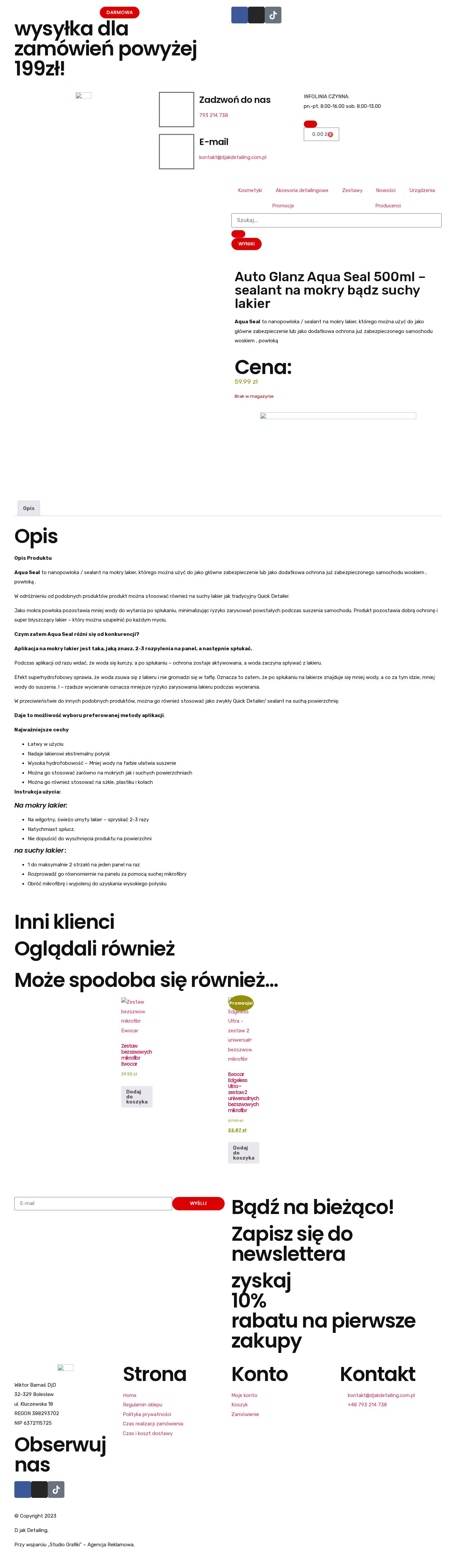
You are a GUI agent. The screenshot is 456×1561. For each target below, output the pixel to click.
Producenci (388, 206)
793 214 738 (213, 115)
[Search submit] (238, 234)
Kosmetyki (250, 190)
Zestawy (352, 190)
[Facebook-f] (22, 1489)
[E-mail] (176, 151)
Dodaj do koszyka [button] (137, 1097)
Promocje (283, 206)
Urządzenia (422, 190)
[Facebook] (239, 15)
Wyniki (246, 243)
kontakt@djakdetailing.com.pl (232, 157)
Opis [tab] (29, 508)
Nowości (386, 190)
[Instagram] (256, 15)
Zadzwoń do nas (234, 100)
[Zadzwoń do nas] (176, 109)
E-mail (213, 142)
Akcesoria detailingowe (302, 190)
